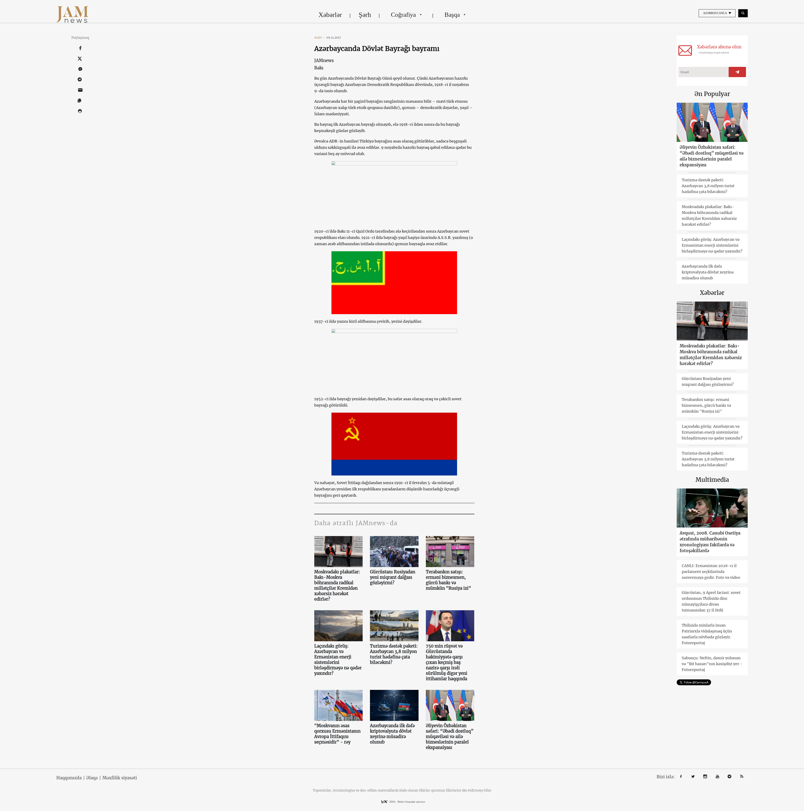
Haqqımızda (69, 778)
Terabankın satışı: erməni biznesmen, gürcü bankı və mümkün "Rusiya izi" (448, 580)
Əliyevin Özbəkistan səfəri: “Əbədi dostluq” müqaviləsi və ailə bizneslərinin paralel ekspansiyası (450, 736)
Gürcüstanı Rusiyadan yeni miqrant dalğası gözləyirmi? (392, 577)
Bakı (318, 67)
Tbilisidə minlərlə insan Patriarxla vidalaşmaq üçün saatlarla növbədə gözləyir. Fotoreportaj (707, 634)
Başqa (452, 14)
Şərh (365, 14)
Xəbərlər (330, 14)
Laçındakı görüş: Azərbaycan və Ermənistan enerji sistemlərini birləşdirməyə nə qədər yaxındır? (338, 659)
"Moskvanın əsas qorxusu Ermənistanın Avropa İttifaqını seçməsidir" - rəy (337, 734)
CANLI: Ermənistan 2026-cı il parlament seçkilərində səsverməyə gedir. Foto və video (711, 571)
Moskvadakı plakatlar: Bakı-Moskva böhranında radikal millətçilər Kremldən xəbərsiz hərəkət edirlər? (337, 585)
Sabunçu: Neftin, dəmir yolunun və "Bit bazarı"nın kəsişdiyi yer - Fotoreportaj (712, 664)
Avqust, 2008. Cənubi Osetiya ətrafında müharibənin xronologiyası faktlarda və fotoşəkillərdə (710, 541)
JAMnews (324, 60)
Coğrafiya (403, 14)
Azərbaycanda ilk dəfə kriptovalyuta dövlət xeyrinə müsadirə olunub (392, 734)
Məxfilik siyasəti (119, 778)
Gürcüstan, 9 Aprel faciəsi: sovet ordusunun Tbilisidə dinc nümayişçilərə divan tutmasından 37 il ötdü (711, 601)
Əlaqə (92, 778)
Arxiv (319, 37)
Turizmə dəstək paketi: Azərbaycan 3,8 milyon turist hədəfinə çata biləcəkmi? (394, 654)
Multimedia (712, 479)
